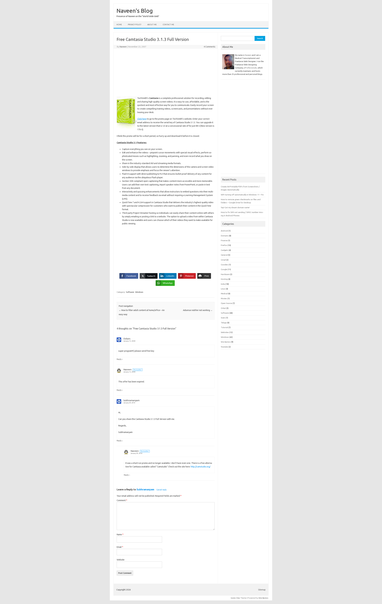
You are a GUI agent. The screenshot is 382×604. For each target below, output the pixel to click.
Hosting (224, 279)
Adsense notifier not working (197, 310)
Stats (223, 318)
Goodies (224, 265)
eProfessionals (250, 68)
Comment (122, 500)
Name (120, 534)
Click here (142, 119)
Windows (139, 292)
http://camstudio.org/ (200, 466)
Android (224, 231)
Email (120, 547)
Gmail (223, 260)
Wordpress (226, 342)
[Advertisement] (166, 73)
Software (130, 292)
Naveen (123, 46)
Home (119, 25)
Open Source (226, 303)
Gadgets (224, 250)
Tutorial (224, 327)
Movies (224, 298)
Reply (119, 359)
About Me (152, 25)
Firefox (224, 245)
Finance (224, 240)
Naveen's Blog (135, 10)
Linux (223, 289)
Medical (224, 293)
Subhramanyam (145, 489)
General (224, 255)
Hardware (225, 274)
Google (224, 269)
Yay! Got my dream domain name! (235, 207)
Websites (225, 332)
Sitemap (262, 589)
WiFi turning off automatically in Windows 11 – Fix (242, 195)
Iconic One (235, 598)
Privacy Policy (134, 25)
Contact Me (168, 25)
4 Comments (209, 46)
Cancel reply (161, 490)
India (223, 284)
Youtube (224, 347)
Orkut (223, 308)
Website (120, 560)
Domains (224, 236)
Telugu (224, 323)
